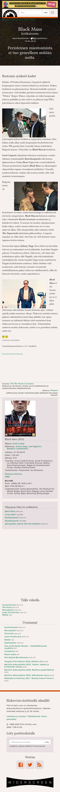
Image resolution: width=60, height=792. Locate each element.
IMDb (7, 476)
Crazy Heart (14, 514)
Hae (45, 12)
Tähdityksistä (34, 716)
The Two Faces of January (22, 383)
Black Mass (14, 511)
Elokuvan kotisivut (13, 473)
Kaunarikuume (12, 604)
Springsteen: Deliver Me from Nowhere (26, 523)
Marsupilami (11, 609)
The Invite (10, 607)
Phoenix (54, 390)
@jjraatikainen (40, 38)
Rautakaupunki (15, 517)
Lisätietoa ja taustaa (16, 716)
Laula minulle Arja (14, 612)
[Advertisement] (30, 565)
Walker (7, 614)
